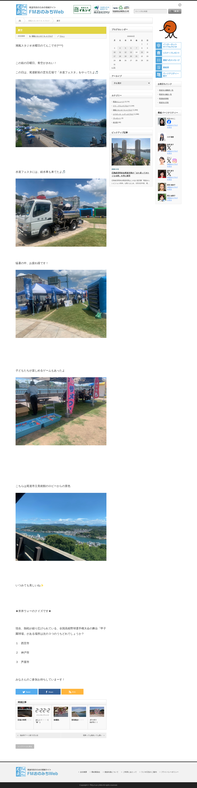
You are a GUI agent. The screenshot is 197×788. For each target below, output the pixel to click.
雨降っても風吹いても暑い (92, 735)
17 (114, 56)
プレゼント (117, 118)
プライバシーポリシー (170, 772)
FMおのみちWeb (96, 785)
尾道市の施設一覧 (165, 94)
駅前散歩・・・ (78, 720)
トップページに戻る (25, 746)
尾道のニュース (118, 102)
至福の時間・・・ (24, 720)
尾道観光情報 (164, 98)
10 (114, 52)
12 (125, 52)
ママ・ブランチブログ (121, 106)
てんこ (62, 36)
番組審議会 (95, 772)
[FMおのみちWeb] (40, 14)
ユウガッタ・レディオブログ (123, 114)
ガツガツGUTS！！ (94, 721)
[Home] (20, 21)
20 (131, 56)
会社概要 (83, 772)
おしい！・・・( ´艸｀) (42, 721)
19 (125, 56)
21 (136, 56)
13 (131, 52)
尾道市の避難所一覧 (166, 90)
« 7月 (113, 68)
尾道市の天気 (164, 102)
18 (120, 56)
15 (142, 52)
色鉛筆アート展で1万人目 (29, 735)
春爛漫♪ (57, 720)
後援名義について (111, 772)
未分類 (115, 122)
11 (120, 52)
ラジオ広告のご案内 (149, 772)
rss (179, 4)
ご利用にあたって (130, 772)
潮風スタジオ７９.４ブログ (42, 36)
